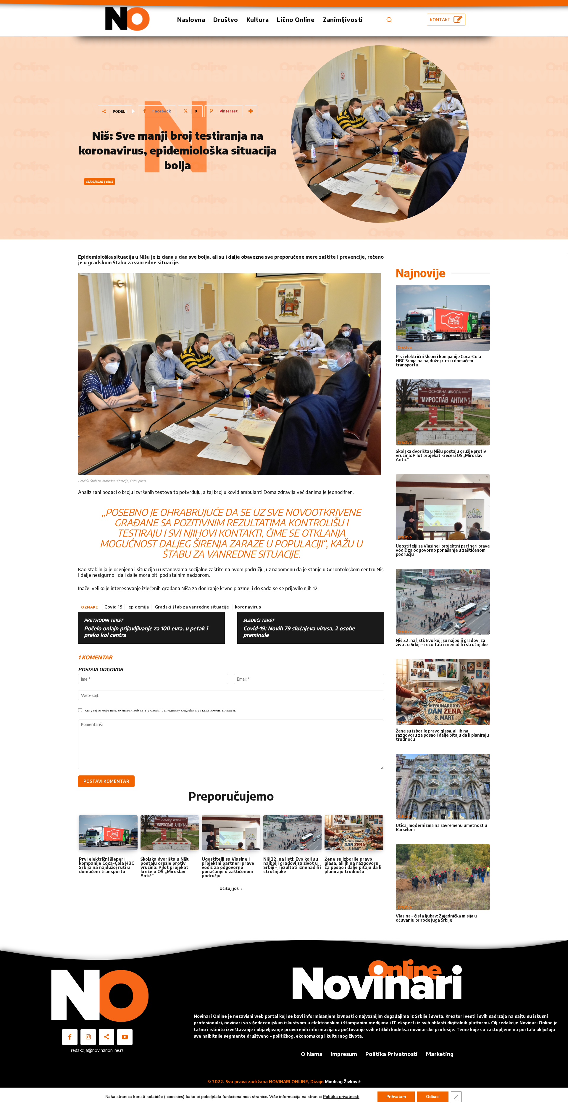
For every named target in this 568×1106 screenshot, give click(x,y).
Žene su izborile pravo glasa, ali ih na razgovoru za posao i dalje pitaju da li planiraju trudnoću (353, 865)
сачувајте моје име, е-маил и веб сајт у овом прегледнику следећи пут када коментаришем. (160, 710)
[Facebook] (70, 1037)
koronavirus (248, 606)
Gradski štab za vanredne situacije (192, 606)
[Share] (106, 1037)
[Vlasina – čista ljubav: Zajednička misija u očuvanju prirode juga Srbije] (443, 877)
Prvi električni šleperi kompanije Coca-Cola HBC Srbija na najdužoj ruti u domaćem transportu (106, 865)
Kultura (404, 816)
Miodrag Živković (343, 1081)
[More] (251, 111)
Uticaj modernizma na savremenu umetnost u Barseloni (441, 827)
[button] (389, 19)
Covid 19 (113, 606)
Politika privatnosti (341, 1096)
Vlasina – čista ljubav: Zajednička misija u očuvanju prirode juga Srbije (436, 918)
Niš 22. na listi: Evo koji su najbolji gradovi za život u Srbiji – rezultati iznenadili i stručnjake (292, 865)
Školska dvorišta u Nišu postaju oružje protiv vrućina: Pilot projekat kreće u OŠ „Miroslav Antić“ (165, 867)
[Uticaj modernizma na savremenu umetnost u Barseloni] (443, 787)
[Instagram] (88, 1037)
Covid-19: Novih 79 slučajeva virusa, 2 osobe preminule (299, 631)
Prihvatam (396, 1096)
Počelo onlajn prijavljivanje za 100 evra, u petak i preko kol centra (146, 631)
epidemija (138, 606)
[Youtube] (125, 1037)
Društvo (405, 347)
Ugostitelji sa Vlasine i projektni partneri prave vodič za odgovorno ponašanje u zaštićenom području (228, 867)
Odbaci (433, 1096)
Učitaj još (229, 888)
